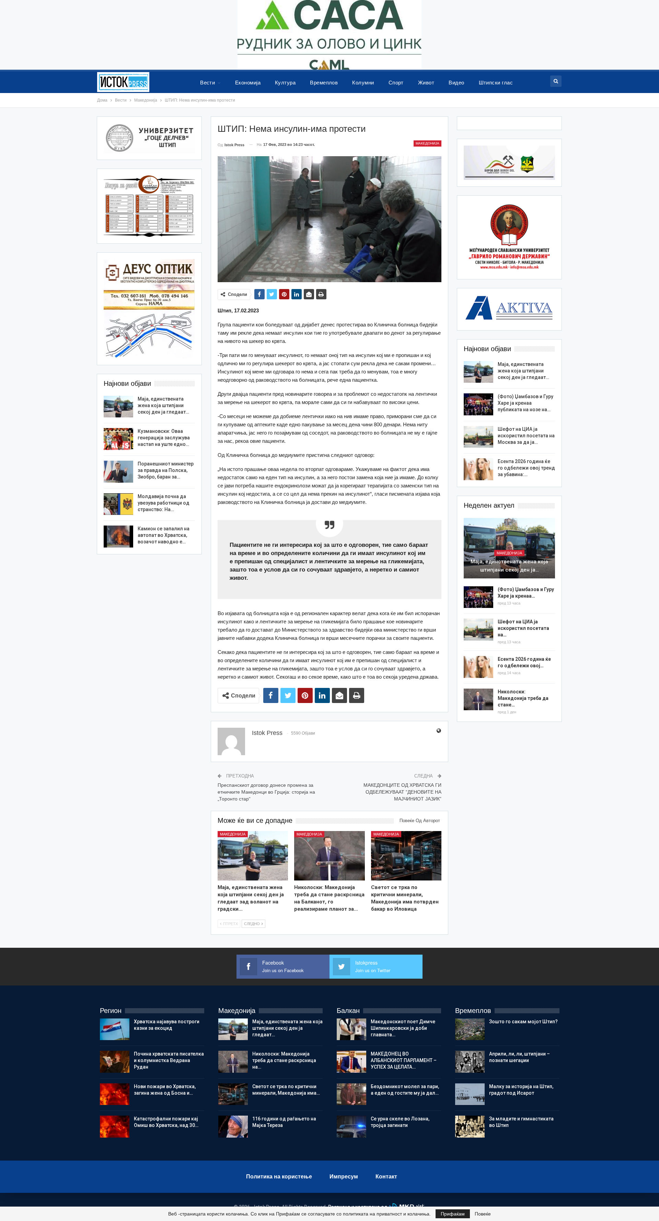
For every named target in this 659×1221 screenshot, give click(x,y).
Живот (426, 82)
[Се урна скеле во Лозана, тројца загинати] (351, 1127)
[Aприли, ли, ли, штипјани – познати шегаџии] (470, 1062)
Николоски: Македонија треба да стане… (523, 698)
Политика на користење (279, 1176)
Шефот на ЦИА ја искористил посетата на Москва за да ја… (526, 435)
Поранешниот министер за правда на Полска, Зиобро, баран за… (166, 470)
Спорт (396, 82)
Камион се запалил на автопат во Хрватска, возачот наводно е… (163, 535)
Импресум (344, 1176)
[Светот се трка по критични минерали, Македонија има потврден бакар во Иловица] (406, 855)
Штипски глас (496, 82)
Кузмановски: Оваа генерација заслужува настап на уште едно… (164, 437)
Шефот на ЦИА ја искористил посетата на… (523, 628)
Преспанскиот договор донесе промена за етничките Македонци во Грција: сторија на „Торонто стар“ (266, 791)
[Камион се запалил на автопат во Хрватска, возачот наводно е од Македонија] (118, 537)
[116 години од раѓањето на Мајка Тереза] (233, 1127)
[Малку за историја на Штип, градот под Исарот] (470, 1094)
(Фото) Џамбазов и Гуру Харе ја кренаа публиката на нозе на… (525, 403)
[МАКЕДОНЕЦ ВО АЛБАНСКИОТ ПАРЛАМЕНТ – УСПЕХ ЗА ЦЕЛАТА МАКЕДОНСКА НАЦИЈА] (351, 1062)
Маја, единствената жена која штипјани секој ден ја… (509, 565)
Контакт (386, 1176)
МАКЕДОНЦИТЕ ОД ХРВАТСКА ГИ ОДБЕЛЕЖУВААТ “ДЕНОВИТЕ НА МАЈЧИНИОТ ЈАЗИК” (402, 791)
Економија (248, 82)
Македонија (427, 143)
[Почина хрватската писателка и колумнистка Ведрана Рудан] (114, 1062)
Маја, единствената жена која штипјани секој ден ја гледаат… (523, 370)
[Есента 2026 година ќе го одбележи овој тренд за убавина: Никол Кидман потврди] (478, 469)
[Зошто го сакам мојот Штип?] (470, 1029)
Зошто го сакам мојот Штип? (523, 1021)
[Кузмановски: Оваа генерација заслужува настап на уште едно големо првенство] (118, 439)
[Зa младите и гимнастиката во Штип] (470, 1127)
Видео (456, 82)
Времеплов (324, 82)
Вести (207, 82)
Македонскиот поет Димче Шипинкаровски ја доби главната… (403, 1028)
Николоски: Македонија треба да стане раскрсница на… (284, 1060)
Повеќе (483, 1213)
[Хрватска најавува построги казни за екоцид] (114, 1029)
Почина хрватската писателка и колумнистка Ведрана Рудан (169, 1060)
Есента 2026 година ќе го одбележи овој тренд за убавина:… (526, 468)
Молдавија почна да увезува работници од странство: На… (163, 503)
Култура (285, 82)
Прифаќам (453, 1214)
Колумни (363, 82)
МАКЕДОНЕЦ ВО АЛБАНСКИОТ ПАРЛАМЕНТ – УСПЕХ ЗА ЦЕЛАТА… (404, 1060)
